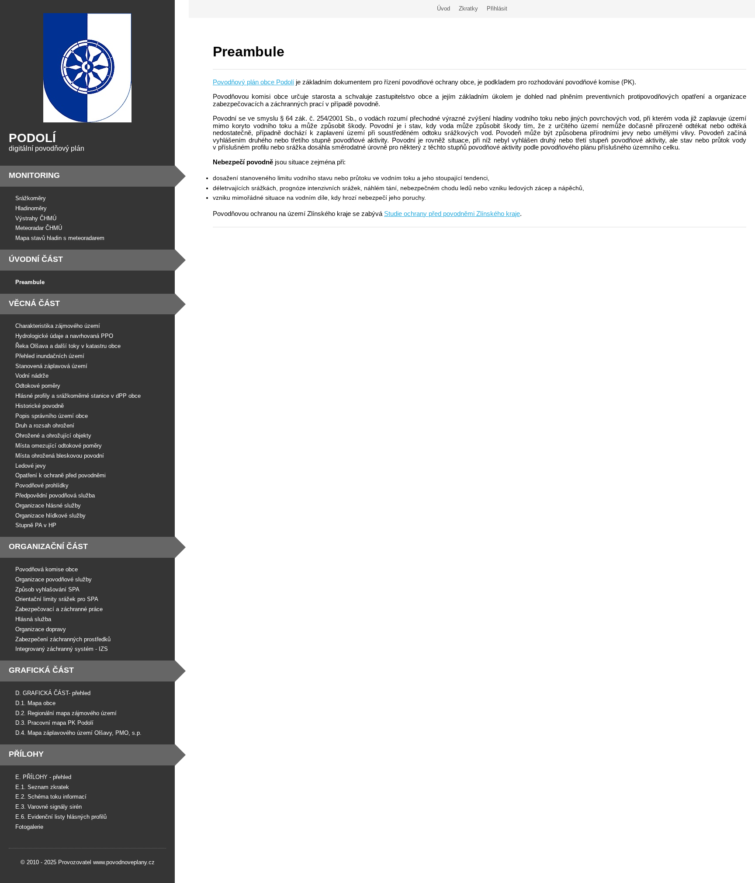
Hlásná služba (33, 619)
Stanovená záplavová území (51, 366)
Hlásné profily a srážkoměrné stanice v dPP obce (78, 396)
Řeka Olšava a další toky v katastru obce (68, 346)
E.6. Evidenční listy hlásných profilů (61, 816)
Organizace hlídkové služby (50, 515)
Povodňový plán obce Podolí (253, 82)
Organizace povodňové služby (53, 579)
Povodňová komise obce (46, 569)
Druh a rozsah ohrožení (44, 425)
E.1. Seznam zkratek (42, 787)
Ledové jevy (30, 465)
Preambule (30, 282)
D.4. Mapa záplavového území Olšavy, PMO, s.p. (78, 733)
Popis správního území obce (51, 416)
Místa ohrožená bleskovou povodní (59, 455)
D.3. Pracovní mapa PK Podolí (54, 723)
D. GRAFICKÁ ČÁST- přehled (52, 693)
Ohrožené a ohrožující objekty (53, 435)
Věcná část (34, 303)
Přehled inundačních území (49, 356)
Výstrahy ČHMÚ (35, 218)
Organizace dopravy (40, 629)
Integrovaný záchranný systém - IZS (61, 649)
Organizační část (48, 546)
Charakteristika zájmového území (57, 326)
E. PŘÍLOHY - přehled (43, 777)
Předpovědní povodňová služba (55, 495)
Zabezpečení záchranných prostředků (63, 639)
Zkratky (468, 8)
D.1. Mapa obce (35, 703)
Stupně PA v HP (35, 525)
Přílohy (26, 754)
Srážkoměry (30, 198)
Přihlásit (497, 8)
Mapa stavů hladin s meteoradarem (59, 238)
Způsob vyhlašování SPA (47, 589)
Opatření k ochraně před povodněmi (60, 475)
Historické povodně (39, 406)
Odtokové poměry (37, 385)
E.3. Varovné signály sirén (48, 806)
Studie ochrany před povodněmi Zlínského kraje (452, 213)
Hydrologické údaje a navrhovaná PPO (64, 336)
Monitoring (34, 175)
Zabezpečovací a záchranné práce (59, 609)
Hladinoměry (31, 208)
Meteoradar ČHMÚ (38, 228)
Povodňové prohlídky (42, 485)
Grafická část (41, 670)
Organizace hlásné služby (48, 505)
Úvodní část (36, 259)
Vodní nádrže (31, 375)
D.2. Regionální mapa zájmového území (66, 713)
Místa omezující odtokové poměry (58, 445)
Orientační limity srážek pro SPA (56, 599)
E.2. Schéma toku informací (51, 796)
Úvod (443, 8)
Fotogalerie (29, 827)
